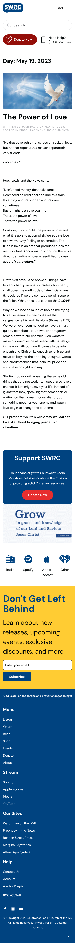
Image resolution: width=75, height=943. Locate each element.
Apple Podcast (14, 789)
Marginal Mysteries (17, 845)
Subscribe (17, 677)
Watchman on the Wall (19, 823)
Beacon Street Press (18, 838)
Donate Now (37, 495)
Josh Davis (30, 126)
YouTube (9, 804)
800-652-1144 (14, 895)
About (7, 763)
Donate (8, 755)
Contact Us (11, 872)
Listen (7, 719)
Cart (60, 8)
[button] (70, 8)
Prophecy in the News (19, 830)
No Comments (58, 130)
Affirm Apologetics (16, 852)
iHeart (7, 796)
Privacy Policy (44, 922)
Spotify (8, 782)
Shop (6, 741)
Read (7, 734)
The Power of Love (35, 117)
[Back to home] (13, 8)
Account (9, 879)
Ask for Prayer (13, 886)
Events (8, 748)
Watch (7, 727)
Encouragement (32, 130)
